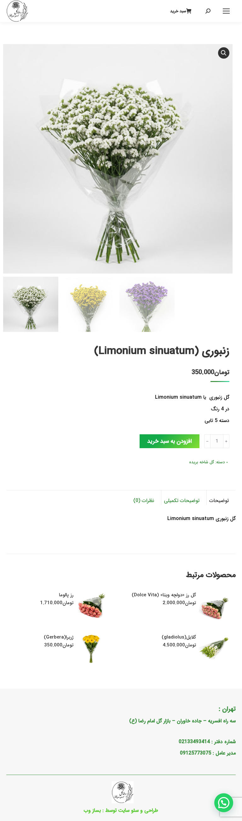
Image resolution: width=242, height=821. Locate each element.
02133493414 (194, 742)
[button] (223, 53)
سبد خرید (178, 11)
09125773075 (195, 753)
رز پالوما (66, 595)
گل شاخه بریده (201, 462)
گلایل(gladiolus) (179, 637)
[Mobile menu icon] (226, 11)
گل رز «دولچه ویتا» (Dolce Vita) (164, 595)
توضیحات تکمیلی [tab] (181, 501)
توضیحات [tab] (219, 501)
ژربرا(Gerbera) (58, 637)
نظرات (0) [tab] (143, 501)
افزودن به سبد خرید (169, 441)
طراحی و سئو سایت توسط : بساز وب (121, 810)
